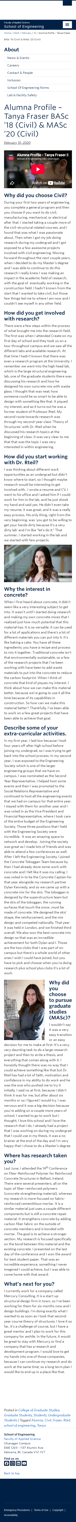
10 (35, 33)
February (26, 33)
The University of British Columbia (28, 8)
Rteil (66, 1420)
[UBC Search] (67, 5)
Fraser (57, 1420)
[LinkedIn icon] (18, 1464)
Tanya (41, 1425)
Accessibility (11, 1515)
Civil (48, 1420)
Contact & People (20, 73)
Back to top (12, 1473)
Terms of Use (41, 1510)
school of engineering (19, 1425)
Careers (13, 65)
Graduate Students (18, 1415)
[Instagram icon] (12, 1464)
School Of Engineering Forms (28, 88)
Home (7, 33)
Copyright (57, 1510)
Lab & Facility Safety (22, 95)
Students (39, 1415)
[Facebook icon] (6, 1464)
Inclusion (13, 80)
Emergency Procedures (17, 1510)
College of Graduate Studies (38, 1410)
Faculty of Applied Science (22, 1438)
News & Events (18, 58)
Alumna (37, 1420)
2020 (16, 33)
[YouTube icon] (24, 1464)
